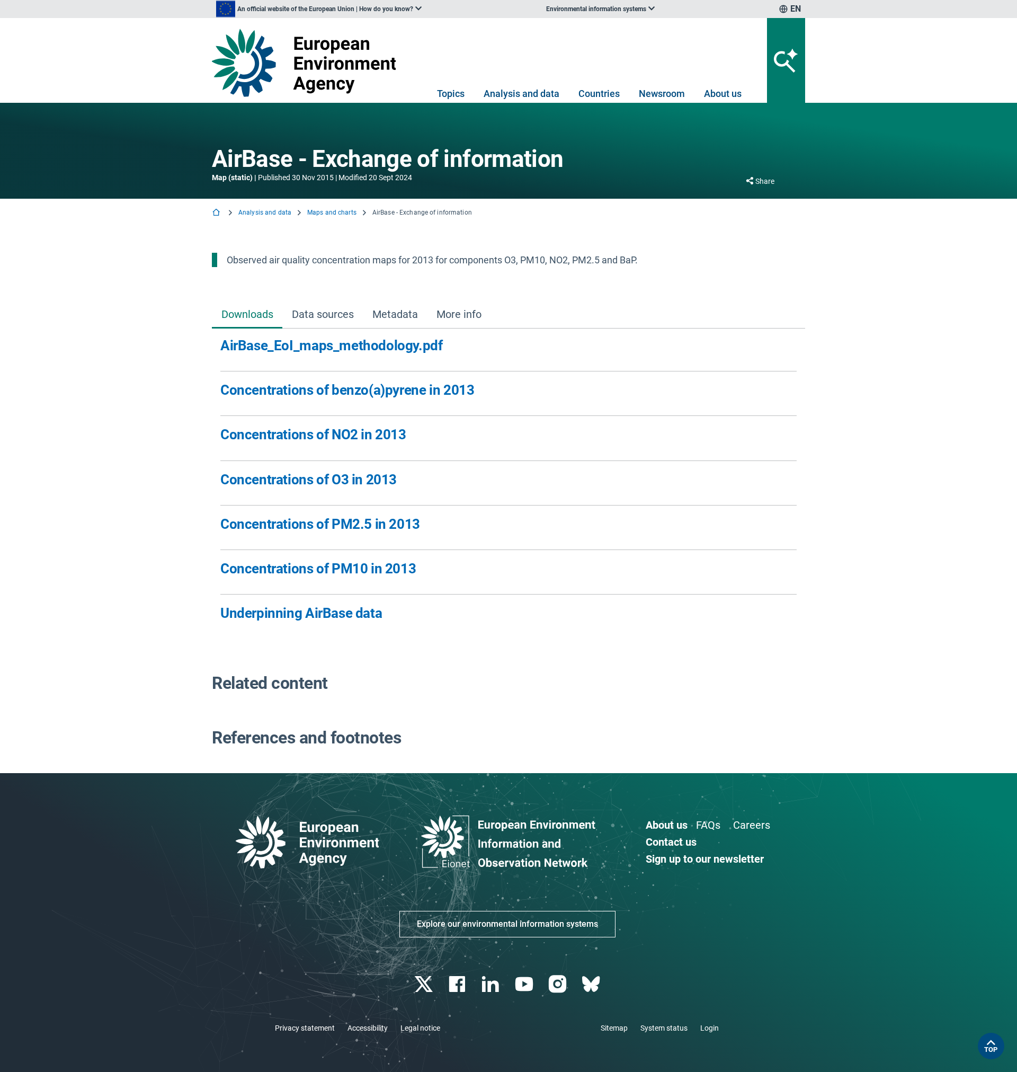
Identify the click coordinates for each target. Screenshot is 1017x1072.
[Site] (308, 63)
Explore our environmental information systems (507, 924)
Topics (451, 93)
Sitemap (614, 1028)
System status (664, 1028)
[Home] (217, 213)
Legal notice (420, 1028)
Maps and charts (331, 212)
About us (723, 93)
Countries (599, 93)
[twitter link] (424, 984)
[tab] (247, 315)
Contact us (671, 842)
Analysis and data (521, 93)
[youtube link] (525, 984)
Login (709, 1028)
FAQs (708, 825)
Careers (751, 825)
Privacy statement (305, 1028)
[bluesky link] (591, 984)
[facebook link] (458, 984)
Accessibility (367, 1028)
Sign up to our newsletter (705, 859)
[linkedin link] (491, 984)
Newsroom (662, 93)
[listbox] (319, 9)
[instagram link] (558, 984)
